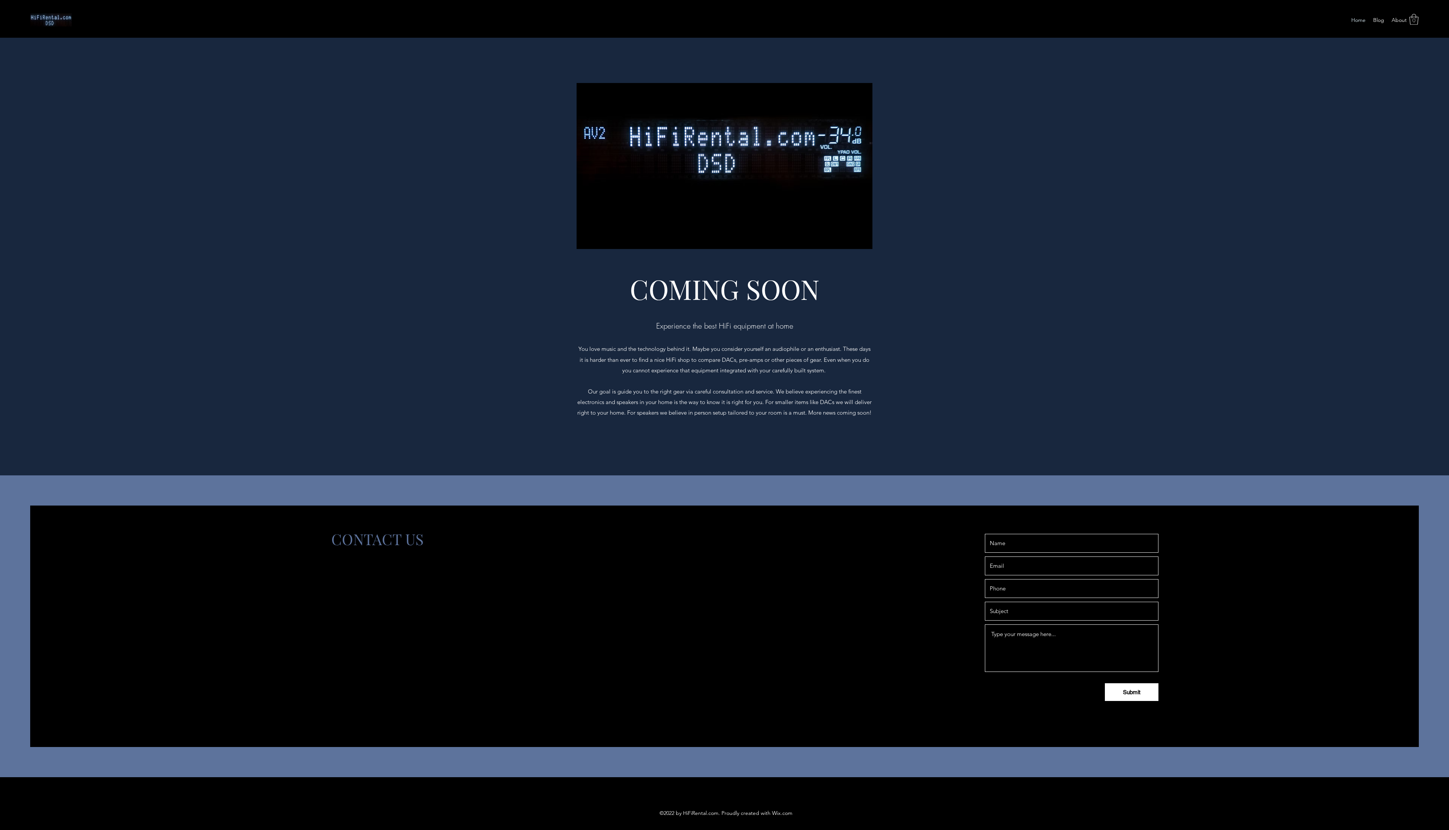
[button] (1413, 19)
